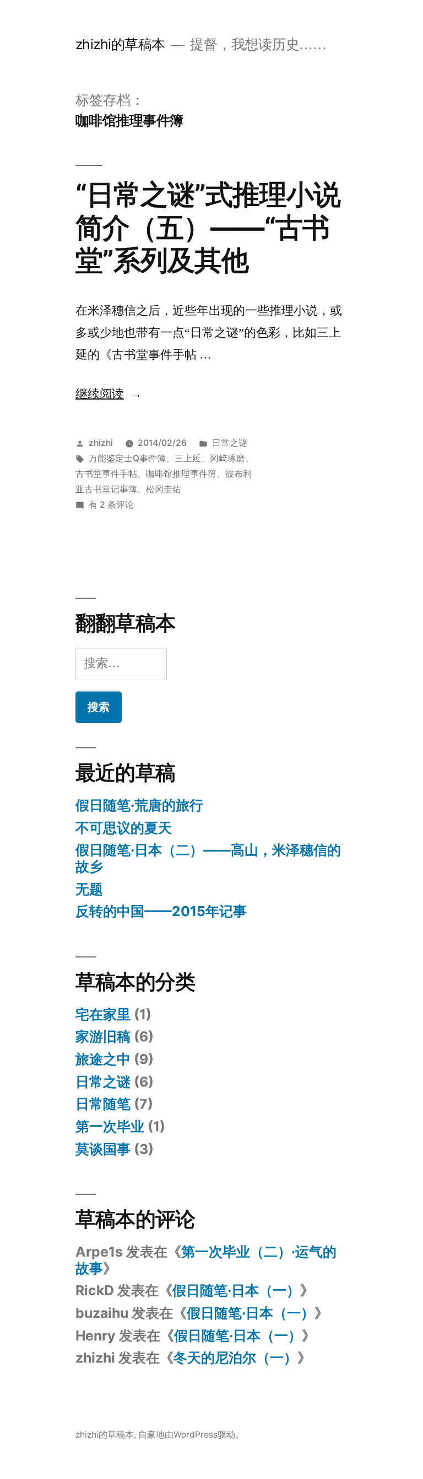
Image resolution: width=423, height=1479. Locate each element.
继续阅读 (108, 394)
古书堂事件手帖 (106, 474)
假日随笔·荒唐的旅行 (139, 805)
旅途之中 (103, 1059)
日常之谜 (229, 443)
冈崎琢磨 (227, 458)
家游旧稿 (103, 1036)
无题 (89, 889)
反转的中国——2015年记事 (161, 911)
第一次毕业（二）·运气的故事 (206, 1259)
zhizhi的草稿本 (120, 44)
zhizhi (101, 443)
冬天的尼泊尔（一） (235, 1357)
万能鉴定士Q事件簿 (127, 458)
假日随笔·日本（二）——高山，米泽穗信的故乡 (208, 858)
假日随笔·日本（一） (236, 1290)
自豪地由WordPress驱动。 (191, 1434)
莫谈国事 (103, 1149)
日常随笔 (103, 1103)
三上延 (188, 458)
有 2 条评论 (111, 504)
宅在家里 (103, 1014)
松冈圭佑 (163, 489)
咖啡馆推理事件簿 (181, 474)
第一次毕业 (109, 1126)
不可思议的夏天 (123, 828)
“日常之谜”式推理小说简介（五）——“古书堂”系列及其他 (207, 227)
